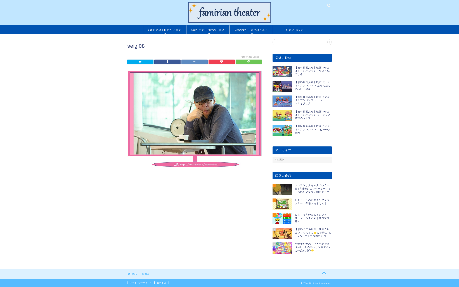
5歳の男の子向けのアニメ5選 (208, 31)
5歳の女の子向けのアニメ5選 (251, 31)
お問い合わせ (294, 29)
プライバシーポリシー (141, 283)
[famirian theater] (229, 22)
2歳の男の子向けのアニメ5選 (164, 31)
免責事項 (161, 283)
